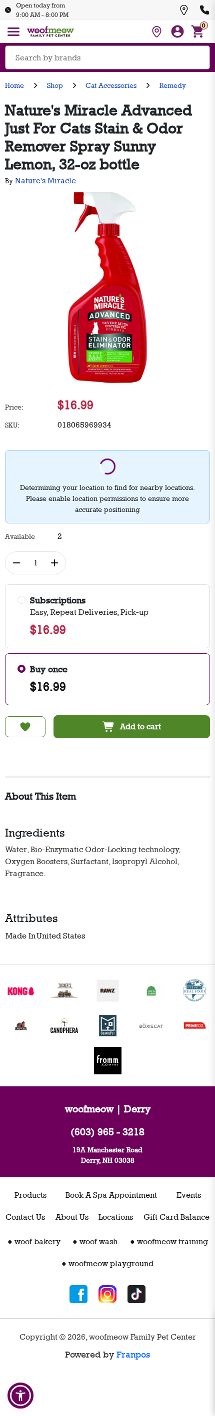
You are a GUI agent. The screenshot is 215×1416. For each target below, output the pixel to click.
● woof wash (95, 1241)
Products (30, 1195)
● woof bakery (34, 1241)
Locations (115, 1217)
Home (14, 85)
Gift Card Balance (177, 1217)
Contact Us (25, 1217)
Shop (55, 85)
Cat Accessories (111, 85)
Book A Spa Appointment (111, 1195)
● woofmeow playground (108, 1263)
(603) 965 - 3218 (107, 1131)
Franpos (133, 1355)
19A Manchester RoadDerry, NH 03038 (107, 1154)
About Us (72, 1217)
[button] (20, 1395)
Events (188, 1195)
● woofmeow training (169, 1241)
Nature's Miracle (45, 180)
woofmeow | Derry (107, 1108)
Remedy (173, 85)
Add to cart (140, 726)
